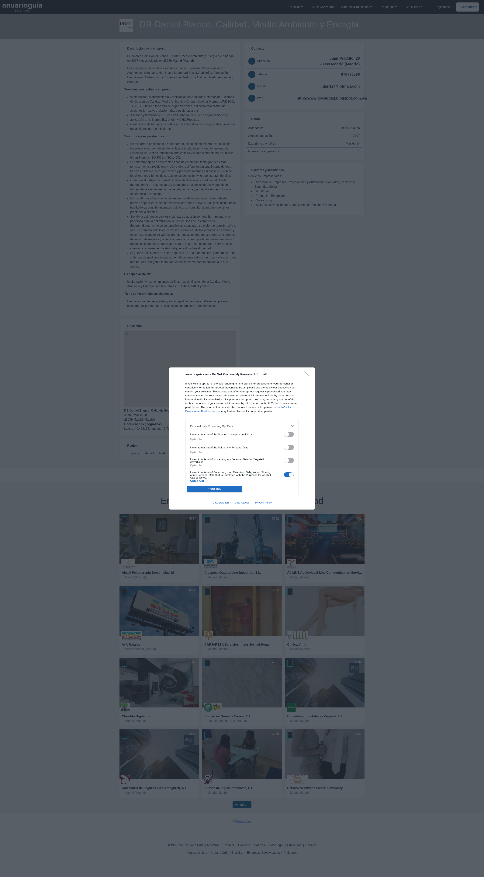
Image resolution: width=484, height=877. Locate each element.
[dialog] (242, 438)
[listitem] (242, 426)
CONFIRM (215, 489)
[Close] (307, 374)
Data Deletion (221, 502)
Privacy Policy (263, 502)
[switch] (289, 434)
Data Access (242, 502)
